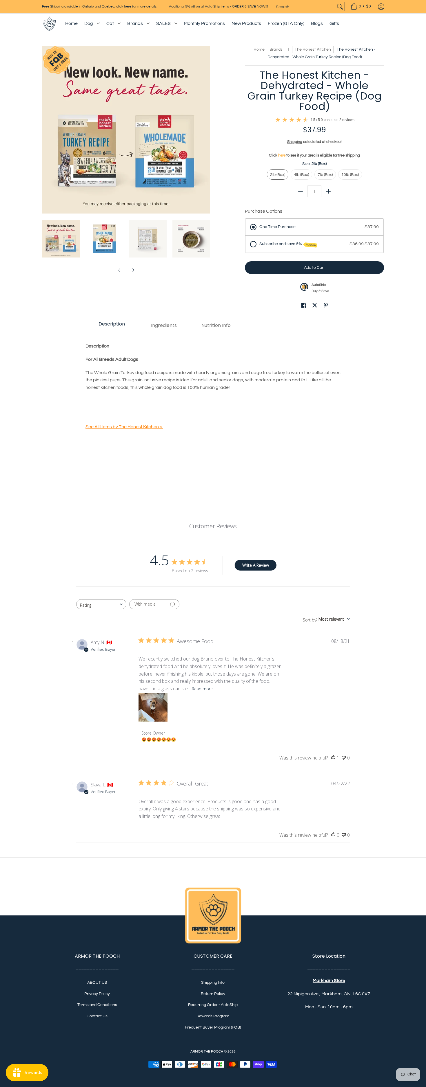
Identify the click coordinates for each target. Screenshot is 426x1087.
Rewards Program (212, 1016)
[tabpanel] (213, 387)
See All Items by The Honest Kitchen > (124, 426)
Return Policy (213, 994)
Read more (202, 688)
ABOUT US (97, 983)
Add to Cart (314, 268)
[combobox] (304, 6)
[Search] (340, 6)
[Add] (328, 191)
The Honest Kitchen (313, 49)
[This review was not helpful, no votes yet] (344, 758)
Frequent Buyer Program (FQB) (213, 1027)
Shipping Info (213, 983)
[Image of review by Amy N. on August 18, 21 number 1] (153, 707)
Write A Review (255, 565)
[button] (304, 306)
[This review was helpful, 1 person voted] (333, 758)
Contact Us (97, 1016)
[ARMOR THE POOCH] (49, 24)
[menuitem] (360, 6)
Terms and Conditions (97, 1005)
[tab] (111, 325)
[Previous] (46, 129)
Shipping (294, 142)
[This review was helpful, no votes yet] (333, 835)
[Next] (206, 129)
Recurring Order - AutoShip (213, 1005)
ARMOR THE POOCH (206, 1051)
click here (123, 6)
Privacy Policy (97, 994)
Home (259, 49)
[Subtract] (300, 191)
